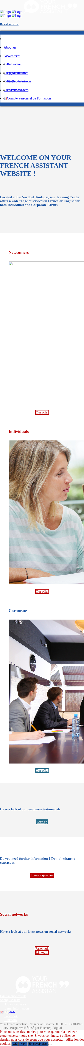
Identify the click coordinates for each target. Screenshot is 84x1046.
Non (22, 1043)
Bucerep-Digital (51, 1028)
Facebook (42, 948)
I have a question (42, 875)
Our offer (42, 412)
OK (15, 1043)
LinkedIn (42, 952)
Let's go (42, 822)
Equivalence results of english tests (13, 998)
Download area (9, 24)
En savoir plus (38, 1043)
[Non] (50, 1044)
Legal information (17, 1008)
